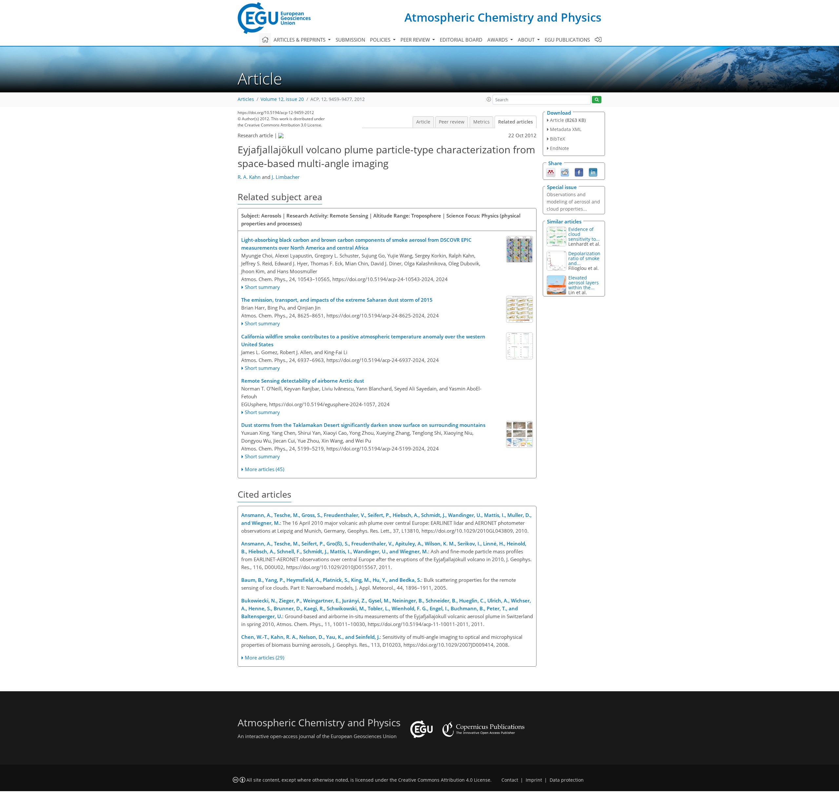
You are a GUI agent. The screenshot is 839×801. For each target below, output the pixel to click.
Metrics (481, 122)
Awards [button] (498, 39)
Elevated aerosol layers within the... (583, 283)
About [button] (527, 39)
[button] (489, 99)
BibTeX (557, 139)
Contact (509, 780)
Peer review (451, 122)
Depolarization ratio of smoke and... (584, 258)
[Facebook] (579, 171)
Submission (350, 39)
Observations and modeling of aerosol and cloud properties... (573, 201)
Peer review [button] (415, 39)
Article (423, 122)
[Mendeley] (550, 171)
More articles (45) (264, 469)
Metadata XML (565, 129)
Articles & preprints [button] (300, 39)
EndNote (559, 148)
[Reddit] (564, 171)
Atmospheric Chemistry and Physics (502, 17)
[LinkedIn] (593, 171)
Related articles (515, 122)
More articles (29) (264, 657)
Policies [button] (381, 39)
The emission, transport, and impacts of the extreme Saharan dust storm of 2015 (337, 299)
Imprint (534, 780)
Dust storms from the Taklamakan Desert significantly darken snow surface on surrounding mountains (363, 425)
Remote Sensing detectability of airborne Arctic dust (302, 380)
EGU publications (567, 39)
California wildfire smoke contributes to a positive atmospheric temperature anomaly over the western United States (363, 340)
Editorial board (461, 39)
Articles (246, 99)
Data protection (567, 780)
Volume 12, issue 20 (282, 99)
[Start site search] (596, 100)
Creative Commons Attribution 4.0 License (444, 780)
